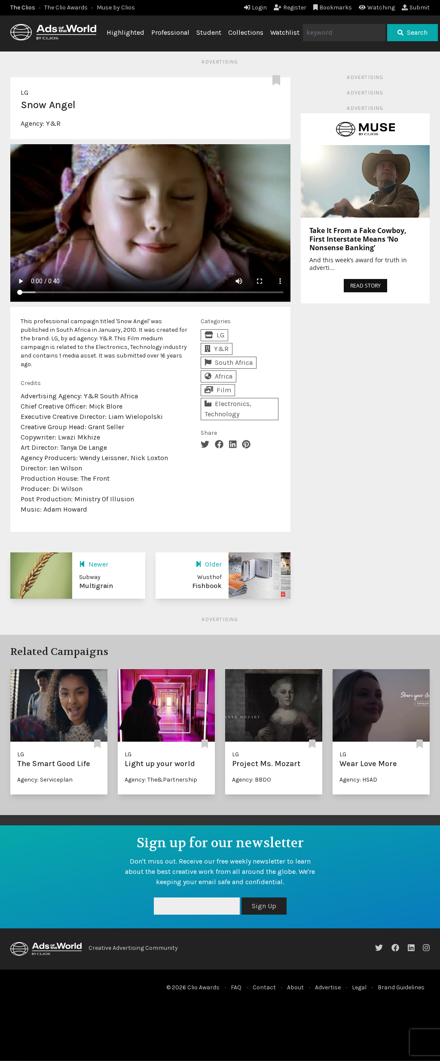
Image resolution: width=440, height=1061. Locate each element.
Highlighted (125, 32)
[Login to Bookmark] (278, 81)
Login (259, 7)
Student (208, 32)
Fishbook (207, 586)
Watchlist (284, 32)
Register (294, 7)
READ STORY (365, 285)
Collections (245, 32)
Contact (264, 987)
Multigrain (96, 586)
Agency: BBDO (251, 779)
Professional (170, 32)
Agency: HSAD (358, 779)
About (295, 987)
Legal (359, 987)
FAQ (236, 987)
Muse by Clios (116, 7)
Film (224, 390)
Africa (223, 376)
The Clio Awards (66, 7)
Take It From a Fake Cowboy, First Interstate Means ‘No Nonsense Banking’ (357, 239)
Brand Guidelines (401, 987)
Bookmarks (335, 7)
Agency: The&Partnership (161, 779)
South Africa (234, 362)
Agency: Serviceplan (45, 779)
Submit (419, 7)
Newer (98, 564)
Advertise (328, 987)
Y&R (53, 123)
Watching (381, 7)
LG (24, 92)
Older (213, 564)
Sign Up (264, 906)
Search (417, 32)
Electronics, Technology (228, 409)
